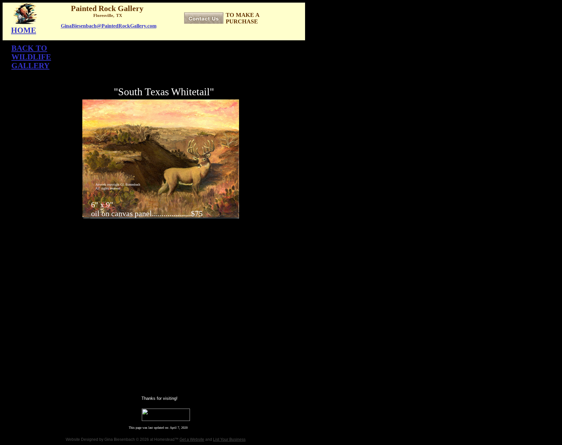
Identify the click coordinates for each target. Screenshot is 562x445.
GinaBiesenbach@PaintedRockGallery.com (108, 26)
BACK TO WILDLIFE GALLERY (31, 57)
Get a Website (192, 439)
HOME (23, 30)
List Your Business (229, 439)
